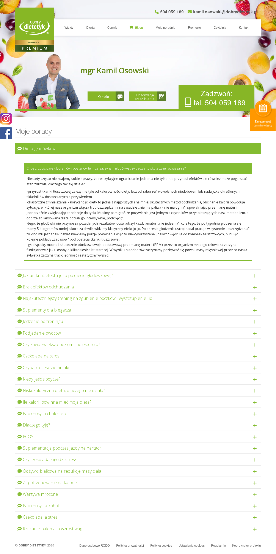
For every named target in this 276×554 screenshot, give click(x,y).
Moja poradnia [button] (165, 27)
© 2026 (34, 545)
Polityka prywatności (130, 545)
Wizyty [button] (68, 27)
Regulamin (218, 545)
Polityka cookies (161, 545)
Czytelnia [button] (220, 27)
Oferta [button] (90, 27)
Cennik (112, 27)
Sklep (138, 27)
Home (34, 27)
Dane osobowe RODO (94, 545)
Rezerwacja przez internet (145, 96)
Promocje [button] (194, 27)
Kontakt (244, 27)
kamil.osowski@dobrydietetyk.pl (225, 12)
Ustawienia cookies (192, 545)
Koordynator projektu (246, 545)
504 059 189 (172, 12)
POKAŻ (6, 133)
